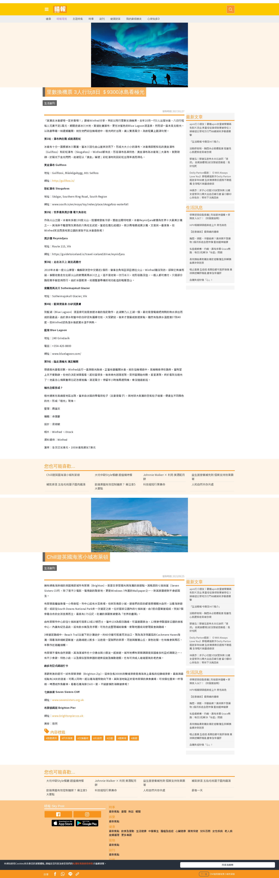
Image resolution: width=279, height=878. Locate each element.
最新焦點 (114, 811)
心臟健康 (181, 831)
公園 (110, 738)
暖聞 (138, 811)
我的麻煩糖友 (134, 18)
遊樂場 (122, 738)
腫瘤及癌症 (167, 831)
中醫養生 (153, 831)
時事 (91, 18)
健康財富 (115, 18)
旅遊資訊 (52, 738)
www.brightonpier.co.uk (67, 716)
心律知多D (153, 18)
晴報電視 (62, 18)
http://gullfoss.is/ (63, 181)
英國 (134, 738)
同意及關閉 (227, 864)
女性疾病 (217, 831)
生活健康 (141, 831)
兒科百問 (205, 831)
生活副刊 (49, 103)
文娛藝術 (83, 738)
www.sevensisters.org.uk (68, 700)
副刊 (102, 18)
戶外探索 (68, 738)
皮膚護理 (114, 835)
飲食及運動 (127, 831)
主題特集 (78, 18)
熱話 (131, 811)
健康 (48, 18)
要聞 (123, 811)
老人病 (228, 831)
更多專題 (126, 835)
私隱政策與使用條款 (83, 863)
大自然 (98, 738)
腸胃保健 (193, 831)
